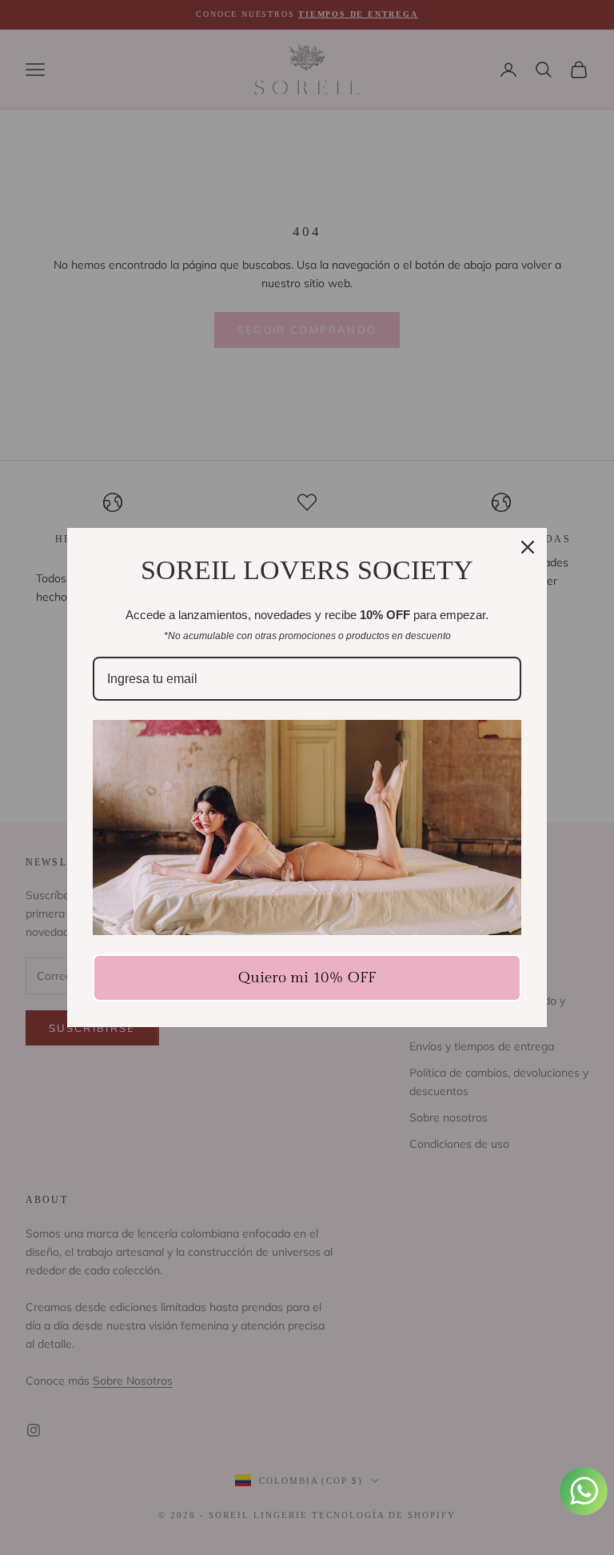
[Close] (527, 547)
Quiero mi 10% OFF (307, 977)
